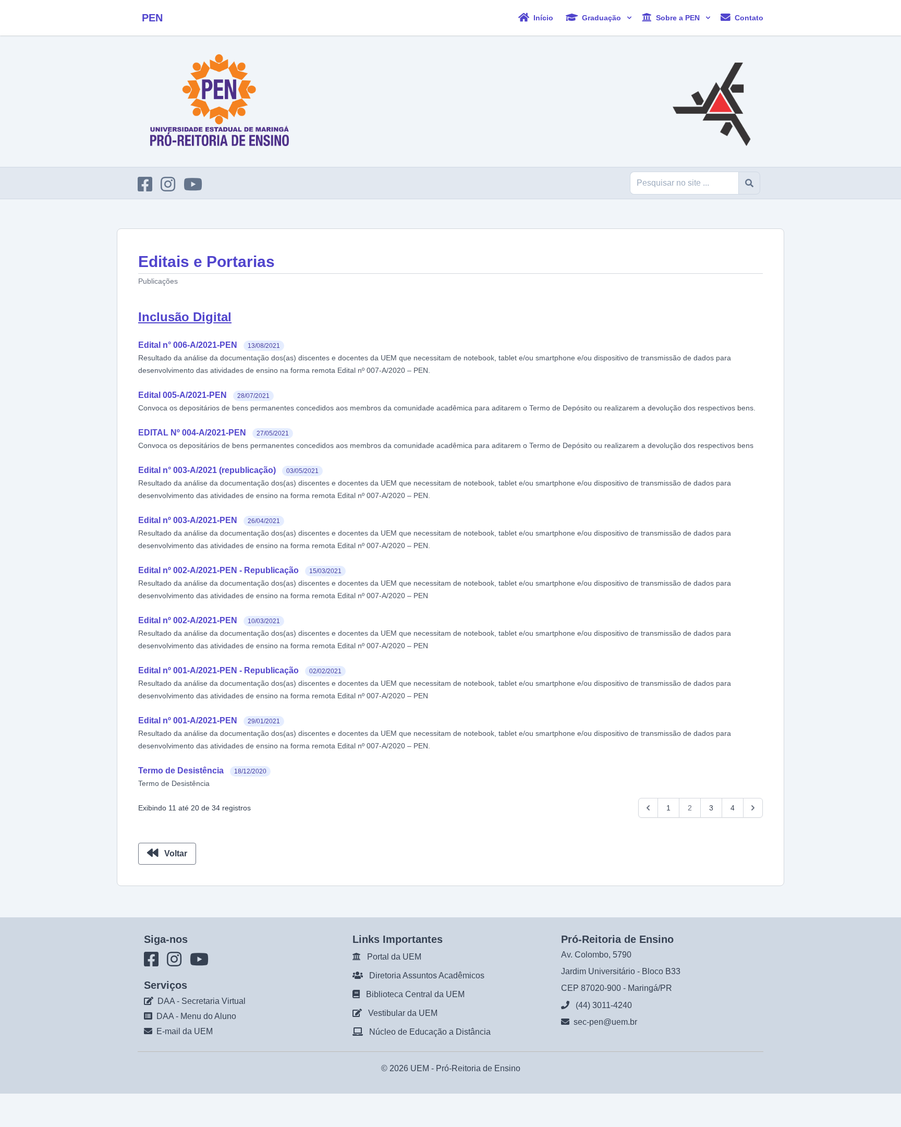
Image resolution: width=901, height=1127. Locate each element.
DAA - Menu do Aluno (196, 1016)
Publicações (158, 281)
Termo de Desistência (181, 770)
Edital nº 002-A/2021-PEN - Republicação (218, 570)
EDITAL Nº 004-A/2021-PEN (192, 432)
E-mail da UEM (184, 1031)
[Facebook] (148, 187)
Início (542, 17)
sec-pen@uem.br (605, 1021)
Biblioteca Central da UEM (415, 994)
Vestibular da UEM (402, 1013)
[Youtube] (196, 187)
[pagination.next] (753, 808)
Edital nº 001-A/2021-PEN (187, 720)
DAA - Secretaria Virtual (201, 1001)
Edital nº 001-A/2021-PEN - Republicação (218, 670)
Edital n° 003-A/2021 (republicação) (207, 470)
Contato (748, 17)
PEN (152, 18)
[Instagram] (171, 187)
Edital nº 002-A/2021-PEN (187, 620)
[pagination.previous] (648, 808)
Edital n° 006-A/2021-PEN (187, 345)
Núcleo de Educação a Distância (430, 1031)
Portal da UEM (394, 956)
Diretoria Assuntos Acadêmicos (426, 975)
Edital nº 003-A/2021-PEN (187, 520)
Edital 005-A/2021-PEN (182, 395)
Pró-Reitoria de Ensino (478, 1068)
